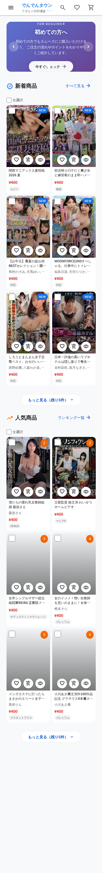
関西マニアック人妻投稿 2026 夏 (27, 172)
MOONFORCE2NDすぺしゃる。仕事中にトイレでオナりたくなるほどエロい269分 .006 (72, 263)
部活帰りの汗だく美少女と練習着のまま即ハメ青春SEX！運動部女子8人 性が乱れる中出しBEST (73, 172)
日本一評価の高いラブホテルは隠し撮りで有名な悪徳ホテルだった (72, 359)
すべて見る (78, 85)
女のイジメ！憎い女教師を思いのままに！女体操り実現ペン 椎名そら (72, 600)
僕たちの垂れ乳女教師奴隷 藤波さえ (27, 504)
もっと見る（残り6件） (51, 400)
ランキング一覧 (74, 417)
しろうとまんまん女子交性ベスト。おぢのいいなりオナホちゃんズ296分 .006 (27, 359)
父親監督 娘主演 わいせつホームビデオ (73, 504)
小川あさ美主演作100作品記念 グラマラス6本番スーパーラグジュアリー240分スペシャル (73, 696)
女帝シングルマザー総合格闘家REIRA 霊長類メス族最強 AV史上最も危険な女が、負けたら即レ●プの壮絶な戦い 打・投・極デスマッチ (28, 600)
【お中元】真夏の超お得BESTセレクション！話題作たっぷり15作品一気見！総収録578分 (27, 263)
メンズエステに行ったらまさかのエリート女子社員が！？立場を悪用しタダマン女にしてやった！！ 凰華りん (27, 696)
